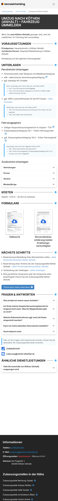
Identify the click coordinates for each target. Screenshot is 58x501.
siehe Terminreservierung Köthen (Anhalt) (30, 266)
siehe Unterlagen (37, 270)
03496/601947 (13, 348)
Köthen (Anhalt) (21, 11)
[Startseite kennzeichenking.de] (13, 4)
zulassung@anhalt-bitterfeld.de (20, 354)
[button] (53, 4)
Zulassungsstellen (7, 11)
